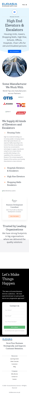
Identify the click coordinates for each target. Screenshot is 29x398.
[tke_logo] (21, 102)
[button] (14, 132)
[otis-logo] (8, 96)
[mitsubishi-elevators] (8, 102)
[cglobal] (21, 97)
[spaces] (8, 111)
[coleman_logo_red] (21, 111)
